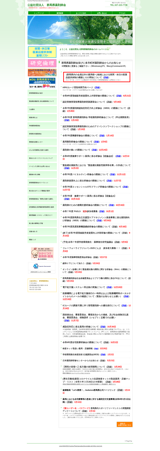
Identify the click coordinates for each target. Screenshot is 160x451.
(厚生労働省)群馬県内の (89, 384)
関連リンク (32, 239)
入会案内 (32, 109)
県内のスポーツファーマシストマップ (40, 158)
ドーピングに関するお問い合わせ (39, 166)
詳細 (106, 77)
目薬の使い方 (33, 231)
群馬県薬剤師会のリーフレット (38, 182)
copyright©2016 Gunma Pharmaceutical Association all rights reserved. (80, 446)
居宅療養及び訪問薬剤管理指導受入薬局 (41, 207)
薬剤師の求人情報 (34, 174)
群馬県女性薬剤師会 (35, 134)
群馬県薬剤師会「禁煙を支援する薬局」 (41, 199)
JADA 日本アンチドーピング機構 (40, 272)
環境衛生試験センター (36, 142)
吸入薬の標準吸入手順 (36, 223)
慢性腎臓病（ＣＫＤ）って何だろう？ (40, 215)
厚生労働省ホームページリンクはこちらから (76, 373)
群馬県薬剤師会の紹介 (36, 93)
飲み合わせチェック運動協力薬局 (39, 190)
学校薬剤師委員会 (34, 125)
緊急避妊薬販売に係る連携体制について (41, 101)
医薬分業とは (33, 117)
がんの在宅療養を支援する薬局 (38, 150)
